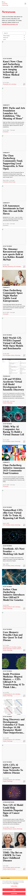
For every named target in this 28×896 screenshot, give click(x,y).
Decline (14, 889)
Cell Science (6, 647)
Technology (17, 355)
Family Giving (12, 182)
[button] (14, 36)
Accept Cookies (14, 893)
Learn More (16, 883)
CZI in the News (12, 84)
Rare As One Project (7, 648)
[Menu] (25, 4)
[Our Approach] (5, 3)
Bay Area (5, 266)
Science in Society (11, 869)
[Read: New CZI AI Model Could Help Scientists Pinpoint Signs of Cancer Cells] (14, 808)
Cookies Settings (14, 886)
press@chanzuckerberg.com (10, 24)
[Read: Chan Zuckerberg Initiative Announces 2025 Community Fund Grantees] (14, 466)
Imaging (19, 647)
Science (12, 355)
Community (5, 84)
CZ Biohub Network (7, 606)
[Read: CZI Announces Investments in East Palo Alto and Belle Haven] (14, 206)
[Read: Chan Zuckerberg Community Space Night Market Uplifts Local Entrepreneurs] (14, 293)
